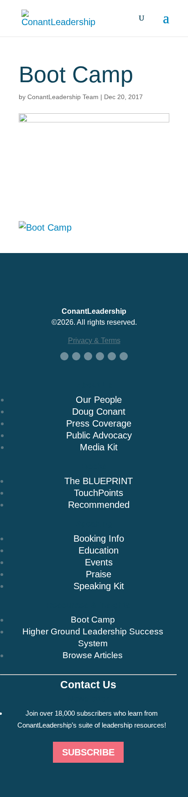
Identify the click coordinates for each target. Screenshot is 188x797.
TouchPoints (98, 493)
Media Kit (99, 447)
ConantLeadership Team (63, 96)
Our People (99, 400)
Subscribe (88, 752)
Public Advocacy (99, 435)
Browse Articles (93, 655)
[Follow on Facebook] (64, 356)
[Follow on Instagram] (112, 356)
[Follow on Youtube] (100, 356)
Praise (98, 574)
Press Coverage (98, 423)
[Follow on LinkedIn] (88, 356)
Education (98, 550)
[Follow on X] (76, 356)
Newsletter (88, 698)
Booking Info (98, 538)
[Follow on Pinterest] (124, 356)
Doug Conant (98, 411)
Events (99, 562)
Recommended (99, 505)
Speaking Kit (98, 586)
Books (94, 466)
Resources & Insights (89, 605)
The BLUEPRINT (98, 481)
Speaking (94, 523)
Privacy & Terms (94, 340)
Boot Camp (93, 619)
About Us (94, 385)
